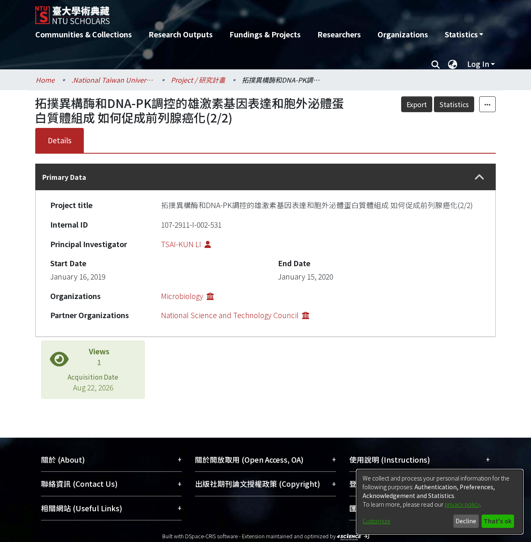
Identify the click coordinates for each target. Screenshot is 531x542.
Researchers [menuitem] (339, 34)
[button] (479, 177)
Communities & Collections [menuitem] (83, 34)
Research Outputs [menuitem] (181, 34)
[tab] (265, 177)
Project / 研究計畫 (198, 80)
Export (417, 104)
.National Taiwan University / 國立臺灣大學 (112, 80)
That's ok (498, 521)
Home (45, 80)
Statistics (454, 104)
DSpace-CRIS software (211, 536)
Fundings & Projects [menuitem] (265, 34)
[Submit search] (435, 64)
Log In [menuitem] (478, 64)
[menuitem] (464, 34)
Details (59, 140)
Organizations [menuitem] (403, 34)
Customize (376, 521)
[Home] (221, 12)
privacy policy (462, 504)
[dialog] (440, 502)
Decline (465, 521)
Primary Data (64, 177)
